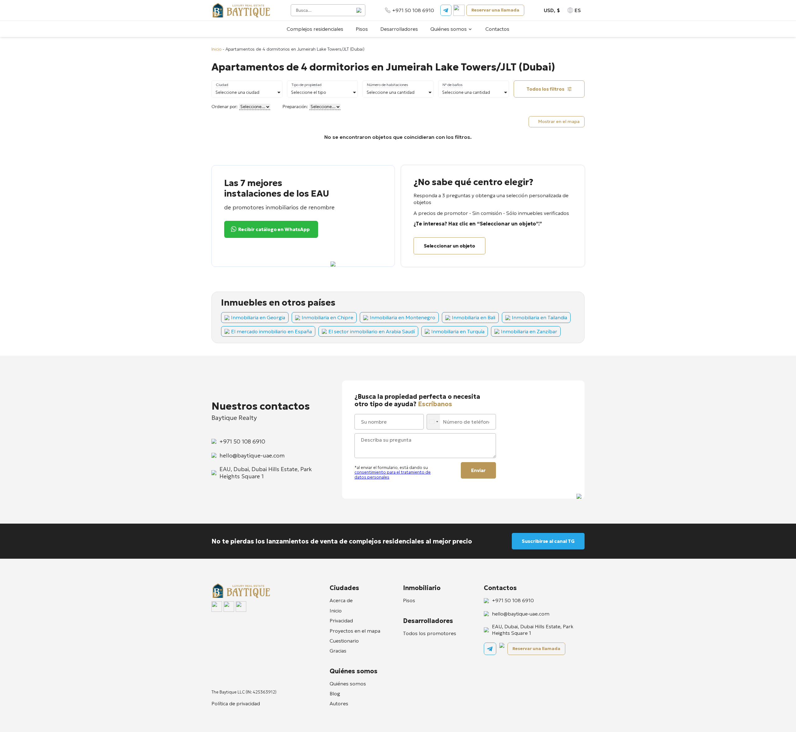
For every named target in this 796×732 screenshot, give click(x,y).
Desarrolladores (399, 29)
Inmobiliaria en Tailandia (539, 317)
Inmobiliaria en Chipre (327, 317)
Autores (339, 703)
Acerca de (341, 600)
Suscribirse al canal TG (548, 541)
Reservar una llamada (495, 10)
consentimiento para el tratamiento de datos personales (392, 475)
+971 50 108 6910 (413, 10)
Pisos (362, 29)
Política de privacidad (235, 703)
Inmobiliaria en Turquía (457, 331)
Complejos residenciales (315, 29)
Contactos (497, 29)
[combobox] (434, 421)
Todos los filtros (545, 89)
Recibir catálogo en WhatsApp (274, 229)
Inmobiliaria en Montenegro (402, 317)
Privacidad (341, 620)
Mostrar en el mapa (559, 121)
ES (578, 10)
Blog (335, 693)
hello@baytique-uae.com (252, 455)
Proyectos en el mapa (355, 631)
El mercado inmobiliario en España (271, 331)
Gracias (338, 651)
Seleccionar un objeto (449, 246)
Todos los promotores (429, 633)
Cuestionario (344, 641)
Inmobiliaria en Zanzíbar (529, 331)
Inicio (216, 49)
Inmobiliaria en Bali (473, 317)
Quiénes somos (448, 29)
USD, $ (552, 10)
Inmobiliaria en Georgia (258, 317)
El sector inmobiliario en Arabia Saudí (371, 331)
